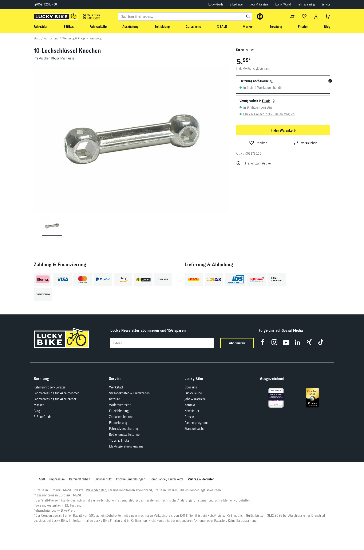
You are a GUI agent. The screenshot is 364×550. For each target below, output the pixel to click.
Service (326, 4)
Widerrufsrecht (120, 405)
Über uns (191, 387)
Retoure (114, 399)
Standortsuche (195, 428)
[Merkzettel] (304, 16)
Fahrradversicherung (123, 428)
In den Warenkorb (283, 130)
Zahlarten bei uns (121, 417)
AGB (42, 479)
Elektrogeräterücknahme (126, 446)
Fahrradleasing (306, 4)
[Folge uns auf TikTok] (321, 342)
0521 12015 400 (47, 4)
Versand (265, 68)
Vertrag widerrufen (201, 479)
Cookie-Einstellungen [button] (130, 479)
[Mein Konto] (315, 16)
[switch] (350, 534)
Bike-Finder (237, 4)
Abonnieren (237, 343)
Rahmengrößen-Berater (50, 387)
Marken (39, 405)
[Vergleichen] (292, 16)
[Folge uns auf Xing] (309, 342)
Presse (189, 417)
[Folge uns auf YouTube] (286, 342)
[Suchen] (248, 16)
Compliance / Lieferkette (166, 479)
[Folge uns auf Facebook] (263, 342)
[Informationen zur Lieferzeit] (271, 81)
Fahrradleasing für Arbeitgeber (55, 399)
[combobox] (185, 16)
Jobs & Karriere (259, 4)
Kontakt (190, 405)
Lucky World (283, 4)
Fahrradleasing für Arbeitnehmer (56, 393)
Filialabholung (119, 411)
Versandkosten (96, 490)
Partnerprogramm (197, 423)
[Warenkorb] (327, 16)
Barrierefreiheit (79, 479)
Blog (37, 411)
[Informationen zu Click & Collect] (273, 101)
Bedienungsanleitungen (125, 434)
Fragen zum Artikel (258, 163)
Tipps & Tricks (119, 440)
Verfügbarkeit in (255, 101)
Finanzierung (118, 423)
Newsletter (192, 411)
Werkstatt (116, 387)
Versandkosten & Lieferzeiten (129, 393)
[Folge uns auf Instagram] (274, 342)
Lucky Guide (215, 4)
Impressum (57, 479)
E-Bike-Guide (42, 417)
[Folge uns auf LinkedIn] (297, 342)
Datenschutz (103, 479)
